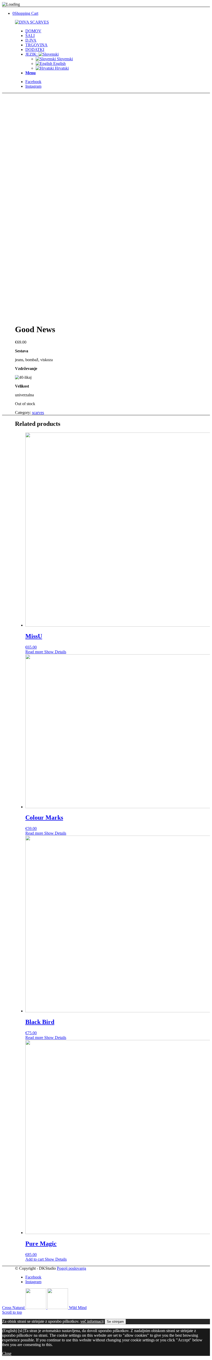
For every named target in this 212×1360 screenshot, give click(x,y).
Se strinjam (115, 1322)
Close (6, 1353)
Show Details (54, 652)
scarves (38, 412)
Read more (34, 652)
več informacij (92, 1321)
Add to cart (34, 1259)
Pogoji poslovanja (71, 1268)
